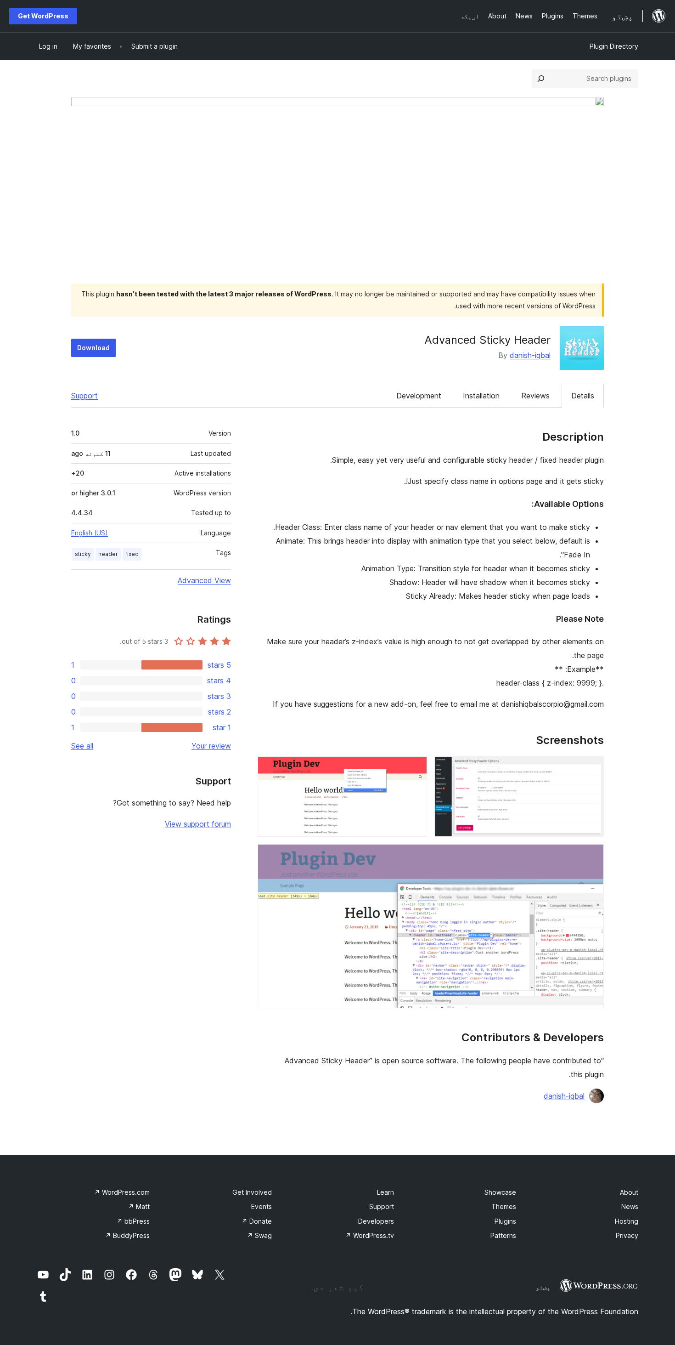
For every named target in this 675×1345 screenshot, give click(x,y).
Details (582, 395)
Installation (481, 395)
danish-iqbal (530, 355)
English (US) (89, 533)
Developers (376, 1221)
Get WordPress (43, 16)
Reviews (535, 395)
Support (84, 395)
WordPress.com (122, 1192)
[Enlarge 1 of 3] (591, 768)
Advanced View (204, 580)
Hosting (626, 1221)
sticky (83, 553)
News (629, 1206)
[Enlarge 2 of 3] (414, 768)
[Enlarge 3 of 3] (591, 856)
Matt (139, 1206)
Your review (211, 745)
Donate (257, 1221)
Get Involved (252, 1192)
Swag (259, 1235)
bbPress (133, 1221)
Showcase (500, 1192)
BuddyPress (127, 1235)
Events (261, 1206)
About (629, 1192)
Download (93, 348)
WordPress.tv (369, 1235)
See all (82, 745)
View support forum (198, 824)
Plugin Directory (614, 46)
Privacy (627, 1235)
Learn (385, 1192)
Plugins (505, 1221)
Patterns (503, 1235)
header (108, 553)
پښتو (543, 1287)
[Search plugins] (541, 78)
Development (418, 395)
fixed (132, 553)
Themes (503, 1206)
